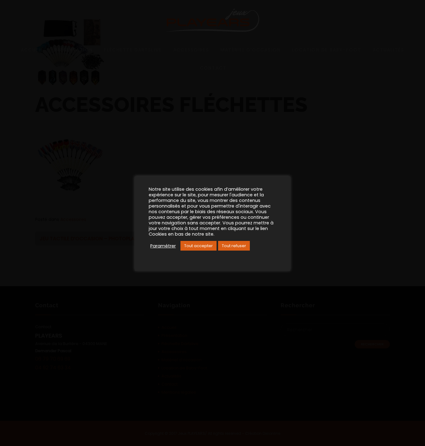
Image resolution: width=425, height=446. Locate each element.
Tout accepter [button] (198, 246)
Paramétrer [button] (163, 246)
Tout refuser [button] (234, 246)
